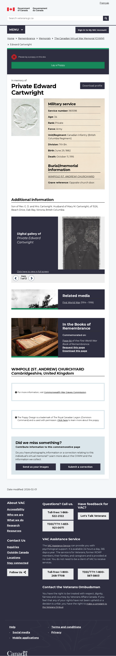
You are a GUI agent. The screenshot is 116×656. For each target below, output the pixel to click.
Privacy (56, 632)
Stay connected (17, 563)
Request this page (74, 347)
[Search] (106, 18)
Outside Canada (18, 552)
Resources (14, 530)
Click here (62, 420)
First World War (71, 302)
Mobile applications (26, 637)
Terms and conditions (66, 627)
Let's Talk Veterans (93, 515)
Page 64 (67, 340)
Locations (13, 557)
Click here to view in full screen (33, 271)
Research (13, 525)
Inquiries (13, 547)
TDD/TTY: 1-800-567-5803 (93, 574)
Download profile (92, 85)
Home (10, 38)
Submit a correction (80, 467)
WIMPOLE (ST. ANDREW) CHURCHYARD (71, 176)
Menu (14, 29)
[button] (15, 278)
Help (12, 627)
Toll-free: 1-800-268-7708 (58, 574)
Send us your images (36, 467)
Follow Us (18, 573)
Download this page (75, 351)
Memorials (45, 38)
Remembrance (26, 38)
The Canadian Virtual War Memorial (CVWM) (79, 38)
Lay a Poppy (58, 65)
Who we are (15, 514)
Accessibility (15, 509)
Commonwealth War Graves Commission (65, 392)
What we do (15, 520)
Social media (21, 632)
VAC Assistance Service (59, 545)
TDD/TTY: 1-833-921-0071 (58, 526)
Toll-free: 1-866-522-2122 (58, 514)
